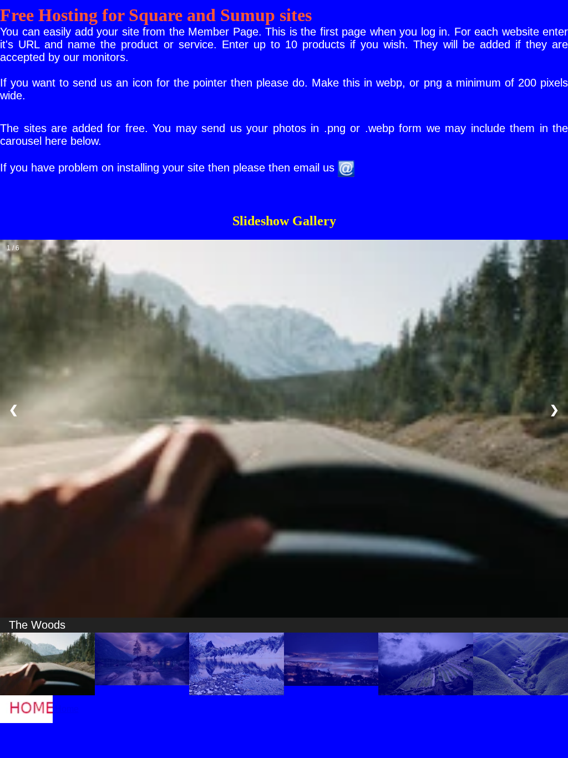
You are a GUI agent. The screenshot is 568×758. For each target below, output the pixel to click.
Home (66, 709)
